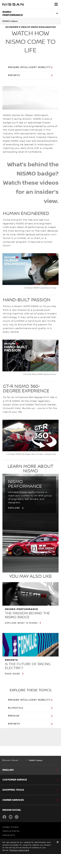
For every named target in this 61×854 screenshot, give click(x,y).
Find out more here (19, 850)
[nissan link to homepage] (13, 4)
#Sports (14, 75)
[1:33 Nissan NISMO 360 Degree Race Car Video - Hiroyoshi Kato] (30, 435)
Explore (14, 508)
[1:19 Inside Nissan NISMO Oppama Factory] (30, 355)
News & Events (11, 831)
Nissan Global (10, 827)
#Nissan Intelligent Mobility (29, 67)
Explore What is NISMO (21, 623)
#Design (13, 715)
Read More (12, 673)
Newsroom (8, 835)
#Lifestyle (15, 708)
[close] (58, 842)
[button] (56, 4)
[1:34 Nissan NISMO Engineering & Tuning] (30, 269)
